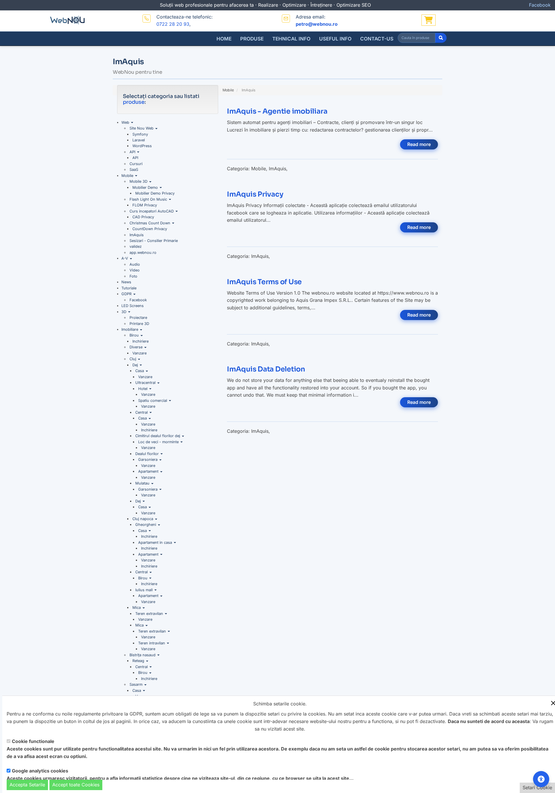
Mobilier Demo (145, 187)
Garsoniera (148, 459)
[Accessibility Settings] (541, 779)
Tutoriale (128, 288)
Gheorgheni (146, 524)
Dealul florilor (147, 454)
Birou (135, 335)
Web (125, 122)
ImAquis (137, 235)
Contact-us (376, 39)
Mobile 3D (139, 181)
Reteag (138, 661)
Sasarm (137, 684)
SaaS (134, 169)
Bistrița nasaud (143, 655)
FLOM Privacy (144, 205)
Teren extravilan (149, 613)
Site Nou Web (142, 128)
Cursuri (136, 164)
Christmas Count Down (150, 223)
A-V (125, 258)
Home (224, 39)
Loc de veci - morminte (159, 442)
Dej (135, 365)
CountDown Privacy (149, 229)
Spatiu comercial (153, 400)
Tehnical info (291, 39)
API (133, 152)
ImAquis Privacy (255, 194)
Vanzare (139, 353)
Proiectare (138, 317)
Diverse (137, 347)
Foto (133, 276)
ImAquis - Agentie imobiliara (277, 111)
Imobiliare (130, 329)
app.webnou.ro (143, 252)
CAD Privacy (143, 217)
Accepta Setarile (27, 785)
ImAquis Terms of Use (264, 282)
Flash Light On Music (149, 199)
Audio (135, 264)
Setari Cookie (537, 787)
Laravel (138, 140)
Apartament (149, 471)
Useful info (335, 39)
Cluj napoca (143, 519)
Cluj (133, 359)
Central (142, 412)
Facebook (138, 300)
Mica (137, 607)
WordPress (142, 146)
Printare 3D (139, 323)
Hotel (143, 389)
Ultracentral (146, 382)
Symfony (140, 134)
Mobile (127, 175)
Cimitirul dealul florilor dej (158, 436)
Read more (419, 144)
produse (134, 102)
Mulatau (143, 483)
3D (124, 312)
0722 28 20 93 (172, 24)
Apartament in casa (155, 542)
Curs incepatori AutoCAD (152, 211)
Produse (252, 39)
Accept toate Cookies (75, 785)
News (126, 282)
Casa (140, 371)
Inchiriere (140, 341)
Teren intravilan (152, 643)
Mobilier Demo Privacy (155, 193)
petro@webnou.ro (317, 24)
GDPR (127, 294)
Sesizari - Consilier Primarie (154, 241)
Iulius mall (144, 590)
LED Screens (132, 306)
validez (136, 246)
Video (135, 270)
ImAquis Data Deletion (266, 369)
